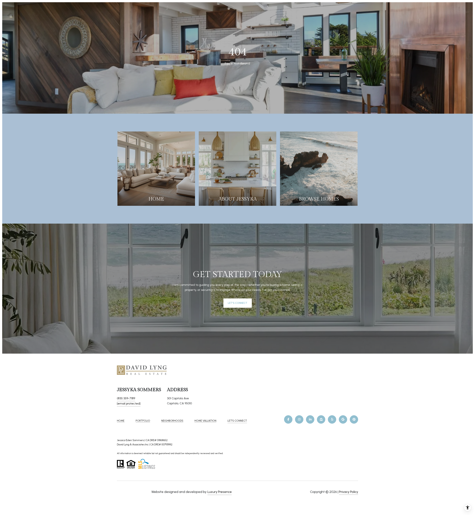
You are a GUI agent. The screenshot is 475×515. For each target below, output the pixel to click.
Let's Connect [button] (237, 303)
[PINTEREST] (354, 419)
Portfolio (143, 420)
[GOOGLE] (343, 419)
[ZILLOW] (321, 419)
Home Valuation (205, 420)
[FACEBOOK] (288, 419)
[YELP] (332, 419)
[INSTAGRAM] (299, 419)
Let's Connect (237, 420)
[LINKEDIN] (310, 419)
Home (121, 420)
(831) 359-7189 (126, 398)
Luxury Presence (219, 492)
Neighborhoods (172, 420)
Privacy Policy (348, 492)
